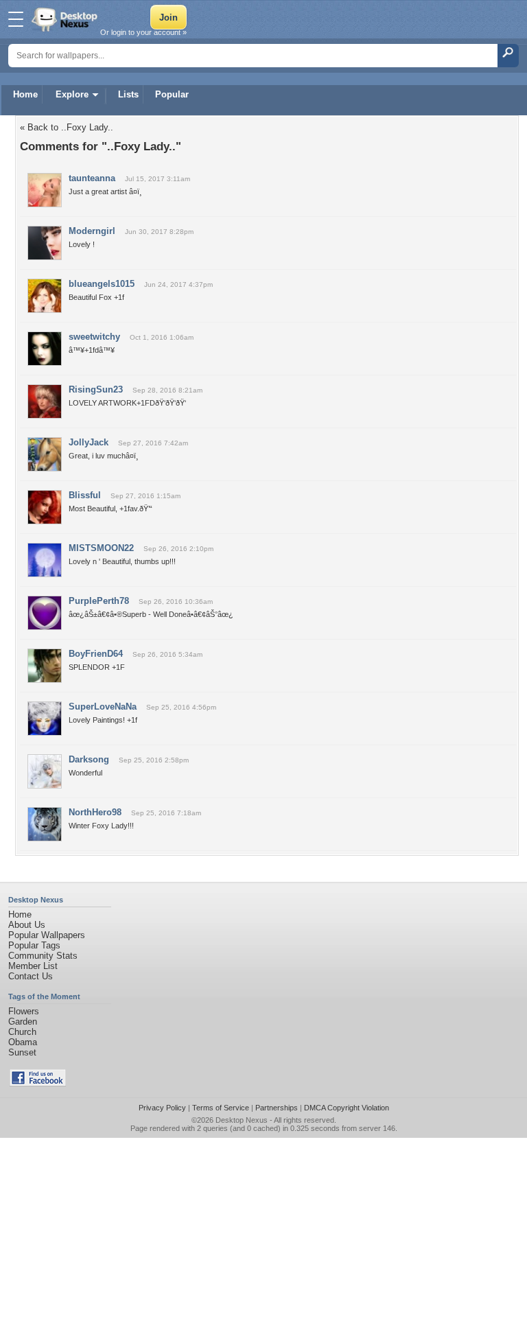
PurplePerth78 (99, 601)
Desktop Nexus (241, 1120)
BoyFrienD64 (96, 654)
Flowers (23, 1011)
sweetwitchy (94, 336)
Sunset (22, 1052)
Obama (22, 1042)
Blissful (85, 495)
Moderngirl (92, 231)
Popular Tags (34, 945)
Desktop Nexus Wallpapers (66, 19)
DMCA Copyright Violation (346, 1108)
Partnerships (276, 1108)
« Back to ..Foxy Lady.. (66, 127)
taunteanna (92, 178)
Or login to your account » (143, 32)
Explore (72, 94)
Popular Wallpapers (46, 935)
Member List (33, 966)
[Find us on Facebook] (38, 1083)
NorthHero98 (95, 812)
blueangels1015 (101, 284)
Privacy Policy (162, 1108)
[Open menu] (16, 19)
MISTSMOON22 (101, 548)
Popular (172, 94)
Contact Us (30, 976)
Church (22, 1032)
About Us (26, 925)
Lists (128, 94)
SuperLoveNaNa (103, 706)
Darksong (89, 759)
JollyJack (88, 442)
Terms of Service (220, 1108)
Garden (22, 1021)
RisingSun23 (96, 389)
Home (25, 94)
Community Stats (43, 955)
